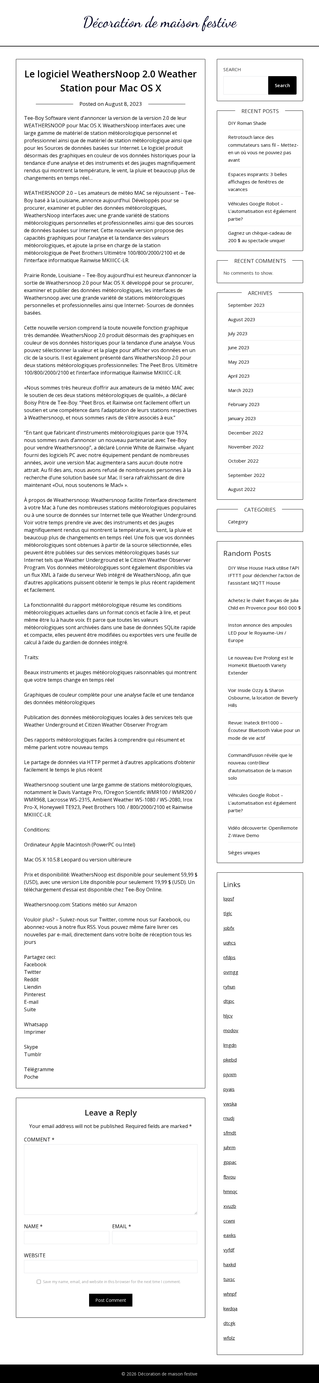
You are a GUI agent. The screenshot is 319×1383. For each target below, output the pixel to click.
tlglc (227, 913)
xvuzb (229, 1206)
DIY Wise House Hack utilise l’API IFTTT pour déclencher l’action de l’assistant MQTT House (264, 575)
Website (34, 1255)
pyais (229, 1089)
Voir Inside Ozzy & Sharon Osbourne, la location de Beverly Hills (263, 698)
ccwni (229, 1221)
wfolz (229, 1338)
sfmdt (229, 1133)
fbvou (229, 1177)
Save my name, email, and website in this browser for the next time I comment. (112, 1281)
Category (238, 521)
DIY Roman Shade (247, 123)
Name (33, 1226)
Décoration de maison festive (159, 22)
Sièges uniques (244, 852)
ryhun (229, 986)
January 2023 (242, 418)
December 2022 (245, 432)
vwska (230, 1104)
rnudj (228, 1118)
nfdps (229, 957)
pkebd (230, 1060)
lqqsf (228, 898)
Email (121, 1226)
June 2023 (239, 347)
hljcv (228, 1016)
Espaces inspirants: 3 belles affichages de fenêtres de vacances (257, 182)
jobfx (228, 928)
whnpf (229, 1294)
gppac (229, 1162)
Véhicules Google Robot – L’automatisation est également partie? (262, 211)
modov (230, 1030)
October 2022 (243, 461)
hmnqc (230, 1191)
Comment (39, 1139)
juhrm (229, 1147)
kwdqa (230, 1308)
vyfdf (228, 1250)
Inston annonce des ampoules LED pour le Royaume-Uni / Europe (260, 632)
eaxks (229, 1235)
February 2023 (244, 404)
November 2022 (246, 447)
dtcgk (229, 1323)
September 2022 (246, 475)
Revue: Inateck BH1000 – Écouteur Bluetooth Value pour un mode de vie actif (264, 730)
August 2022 (241, 489)
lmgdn (229, 1045)
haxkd (229, 1264)
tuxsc (229, 1279)
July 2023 (238, 333)
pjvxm (229, 1074)
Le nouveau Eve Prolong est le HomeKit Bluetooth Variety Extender (260, 665)
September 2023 (246, 305)
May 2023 (239, 362)
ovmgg (230, 972)
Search (232, 69)
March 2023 (241, 390)
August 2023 (241, 319)
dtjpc (228, 1001)
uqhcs (229, 942)
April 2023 (239, 376)
